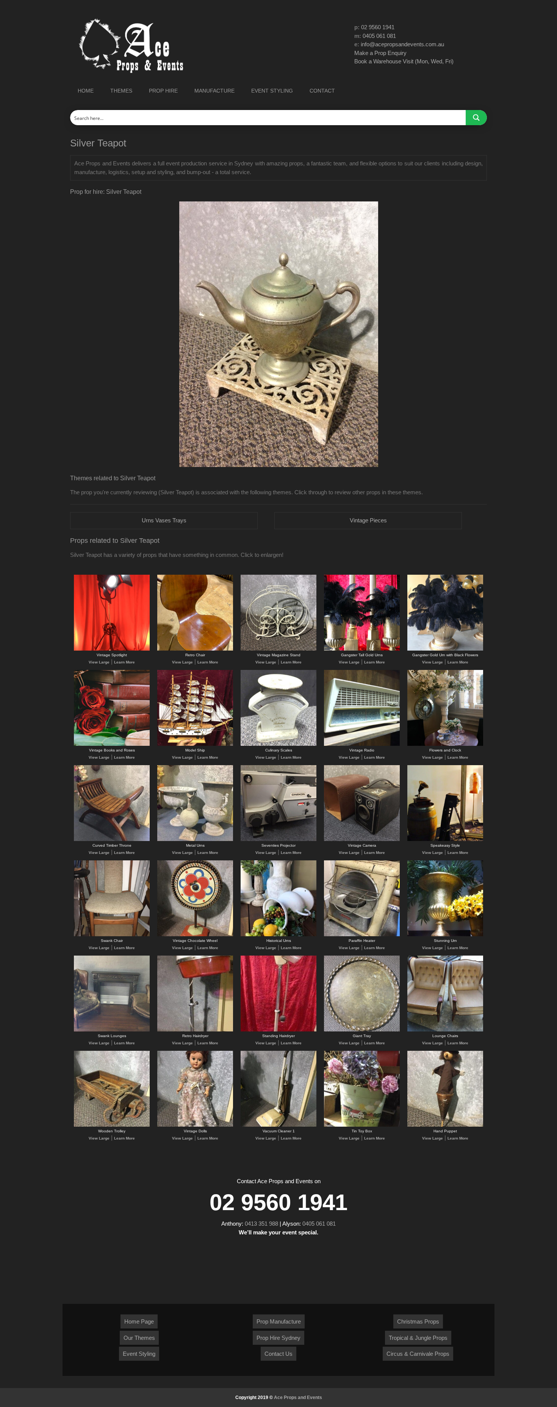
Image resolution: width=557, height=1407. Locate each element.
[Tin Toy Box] (362, 1125)
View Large (99, 662)
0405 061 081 (379, 36)
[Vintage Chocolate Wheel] (195, 935)
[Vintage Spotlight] (112, 649)
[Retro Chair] (195, 649)
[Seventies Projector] (278, 840)
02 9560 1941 (377, 27)
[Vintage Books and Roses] (112, 744)
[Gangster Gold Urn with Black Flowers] (445, 649)
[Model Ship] (195, 744)
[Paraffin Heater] (362, 935)
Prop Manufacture (279, 1321)
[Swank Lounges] (112, 1030)
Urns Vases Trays (164, 520)
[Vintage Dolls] (195, 1125)
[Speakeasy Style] (445, 840)
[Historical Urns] (278, 935)
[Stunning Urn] (445, 935)
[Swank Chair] (112, 935)
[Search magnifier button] (476, 117)
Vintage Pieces (368, 520)
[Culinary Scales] (278, 744)
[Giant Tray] (362, 1030)
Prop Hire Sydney (278, 1338)
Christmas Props (418, 1321)
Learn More (124, 662)
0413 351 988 (261, 1223)
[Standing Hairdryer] (278, 1030)
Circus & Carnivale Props (417, 1353)
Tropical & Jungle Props (418, 1338)
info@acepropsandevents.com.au (402, 44)
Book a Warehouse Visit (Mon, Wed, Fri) (404, 61)
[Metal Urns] (195, 840)
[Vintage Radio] (362, 744)
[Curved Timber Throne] (112, 840)
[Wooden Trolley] (112, 1125)
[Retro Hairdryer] (195, 1030)
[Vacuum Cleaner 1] (278, 1125)
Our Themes (139, 1338)
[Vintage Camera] (362, 840)
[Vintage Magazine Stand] (278, 649)
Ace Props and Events (298, 1397)
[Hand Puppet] (445, 1125)
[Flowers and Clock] (445, 744)
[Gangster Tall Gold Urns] (362, 649)
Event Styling (139, 1353)
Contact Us (278, 1353)
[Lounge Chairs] (445, 1030)
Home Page (139, 1321)
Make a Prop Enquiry (380, 53)
